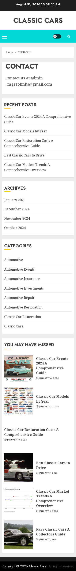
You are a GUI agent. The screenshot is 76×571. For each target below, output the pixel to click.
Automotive (13, 259)
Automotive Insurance (22, 278)
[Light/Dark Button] (57, 36)
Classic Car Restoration (22, 316)
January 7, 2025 (48, 473)
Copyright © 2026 (15, 566)
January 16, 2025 (49, 378)
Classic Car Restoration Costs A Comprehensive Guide (28, 143)
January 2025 (15, 200)
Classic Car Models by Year (25, 131)
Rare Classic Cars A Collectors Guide (53, 531)
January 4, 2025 (48, 511)
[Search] (68, 36)
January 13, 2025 (49, 406)
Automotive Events (19, 269)
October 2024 (15, 227)
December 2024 (16, 209)
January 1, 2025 (48, 539)
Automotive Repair (19, 297)
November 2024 (17, 218)
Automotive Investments (24, 288)
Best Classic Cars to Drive (24, 155)
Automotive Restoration (23, 307)
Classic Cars (38, 20)
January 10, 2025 (17, 439)
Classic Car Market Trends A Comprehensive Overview (52, 498)
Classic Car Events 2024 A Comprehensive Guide (52, 365)
